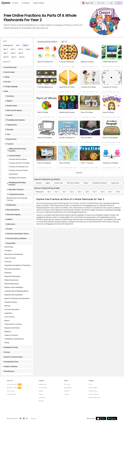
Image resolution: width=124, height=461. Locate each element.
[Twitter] (20, 418)
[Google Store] (112, 418)
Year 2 (25, 45)
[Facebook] (24, 418)
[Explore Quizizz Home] (5, 3)
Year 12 (21, 57)
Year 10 (5, 57)
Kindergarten (8, 45)
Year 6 (28, 49)
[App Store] (101, 418)
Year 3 (5, 49)
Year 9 (20, 53)
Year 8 (13, 53)
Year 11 (14, 57)
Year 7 (5, 53)
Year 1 (18, 45)
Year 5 (20, 49)
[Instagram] (27, 418)
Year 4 (13, 49)
